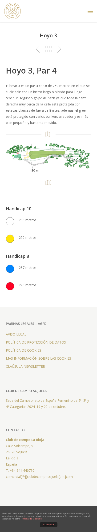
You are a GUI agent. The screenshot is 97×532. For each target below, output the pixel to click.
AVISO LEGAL (16, 334)
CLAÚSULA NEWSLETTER (25, 366)
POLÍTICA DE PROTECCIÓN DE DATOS (36, 342)
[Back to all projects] (48, 49)
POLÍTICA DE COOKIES (23, 350)
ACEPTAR (48, 524)
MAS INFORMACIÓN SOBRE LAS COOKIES (38, 358)
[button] (90, 11)
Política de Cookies (31, 518)
